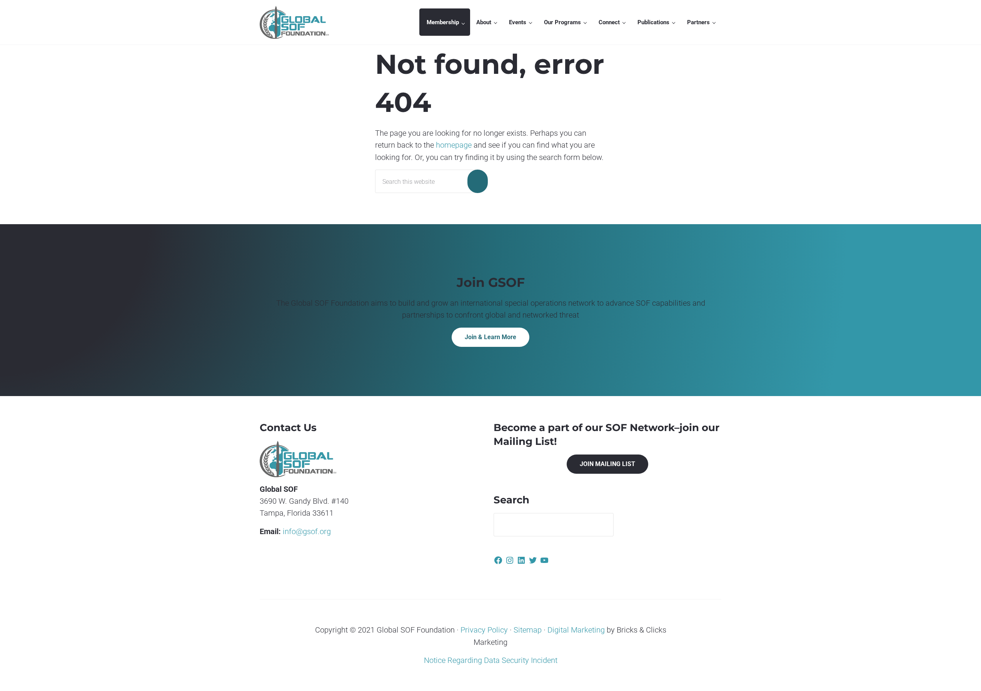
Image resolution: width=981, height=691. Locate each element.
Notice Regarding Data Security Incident (490, 660)
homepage (454, 145)
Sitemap (527, 630)
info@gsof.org (307, 531)
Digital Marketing (576, 630)
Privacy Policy (483, 630)
